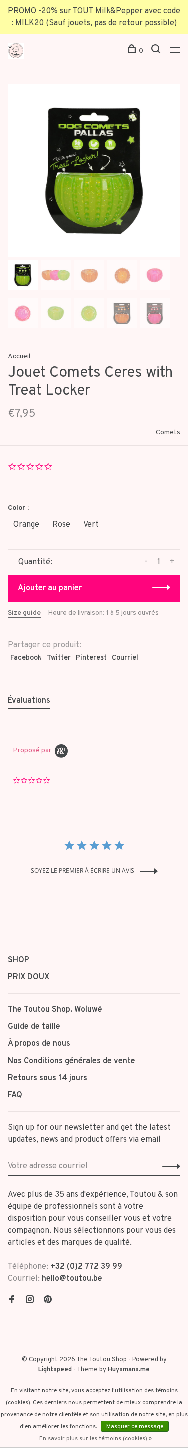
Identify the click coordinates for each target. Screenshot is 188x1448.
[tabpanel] (94, 170)
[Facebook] (12, 1301)
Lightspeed (55, 1370)
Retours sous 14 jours (47, 1078)
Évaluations (29, 701)
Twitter (59, 657)
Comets (168, 432)
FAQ (15, 1095)
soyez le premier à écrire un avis (82, 870)
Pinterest (91, 657)
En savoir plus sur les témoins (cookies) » (95, 1439)
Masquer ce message (134, 1427)
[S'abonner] (168, 1166)
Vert (91, 525)
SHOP (18, 960)
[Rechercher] (157, 51)
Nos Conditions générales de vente (71, 1061)
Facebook (26, 657)
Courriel (125, 657)
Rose (61, 525)
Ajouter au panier (50, 588)
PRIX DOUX (28, 977)
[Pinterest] (48, 1301)
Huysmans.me (129, 1370)
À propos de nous (39, 1044)
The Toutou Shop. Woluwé (55, 1010)
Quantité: (35, 562)
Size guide (24, 613)
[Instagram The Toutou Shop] (30, 1301)
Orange (26, 525)
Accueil (19, 356)
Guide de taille (34, 1027)
